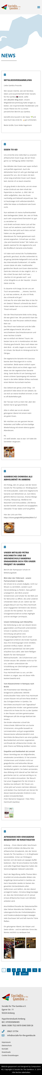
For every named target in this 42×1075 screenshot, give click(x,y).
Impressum (6, 1042)
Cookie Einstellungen (10, 1055)
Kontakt (5, 1049)
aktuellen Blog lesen (15, 100)
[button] (39, 7)
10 (35, 970)
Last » (24, 973)
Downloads (6, 1052)
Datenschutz (7, 1045)
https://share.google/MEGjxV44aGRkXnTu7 (20, 517)
